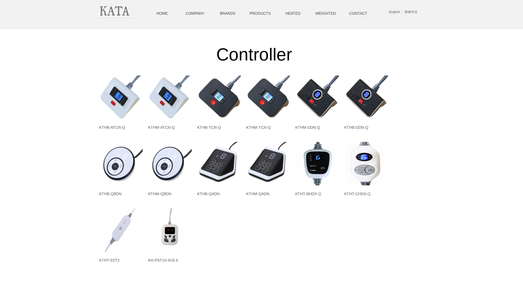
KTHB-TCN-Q (209, 127)
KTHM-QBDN (159, 194)
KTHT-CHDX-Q (357, 194)
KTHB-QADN (208, 194)
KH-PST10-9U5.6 (163, 260)
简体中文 (411, 12)
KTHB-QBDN (110, 194)
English (394, 12)
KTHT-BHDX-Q (308, 194)
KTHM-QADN (257, 194)
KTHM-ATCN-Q (161, 127)
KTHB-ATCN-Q (112, 127)
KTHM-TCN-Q (258, 127)
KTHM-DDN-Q (307, 127)
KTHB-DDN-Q (356, 127)
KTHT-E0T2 (109, 260)
